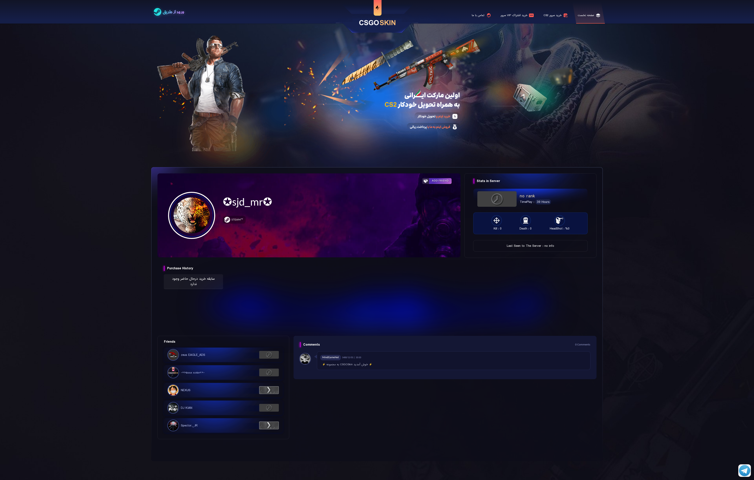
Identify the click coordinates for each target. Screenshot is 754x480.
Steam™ (237, 219)
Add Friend (440, 180)
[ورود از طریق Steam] (169, 12)
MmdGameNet (330, 357)
